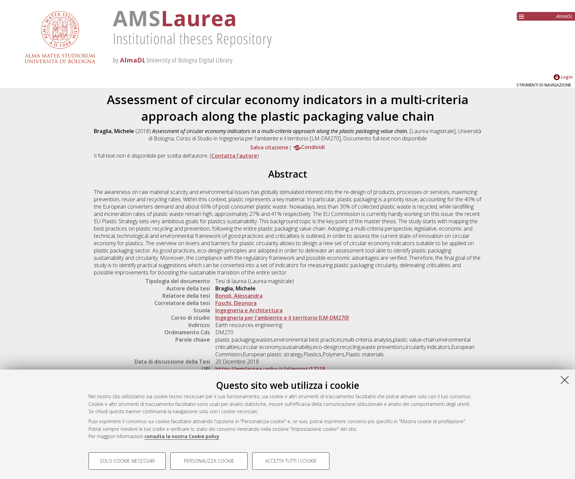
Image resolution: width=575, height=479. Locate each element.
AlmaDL (564, 16)
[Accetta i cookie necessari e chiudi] (564, 380)
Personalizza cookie (209, 461)
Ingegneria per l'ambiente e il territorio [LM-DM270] (282, 317)
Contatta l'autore (234, 155)
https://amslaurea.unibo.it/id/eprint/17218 (270, 369)
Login (566, 77)
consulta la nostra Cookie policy (181, 436)
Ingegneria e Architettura (249, 310)
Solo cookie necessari (127, 461)
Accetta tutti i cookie (291, 461)
